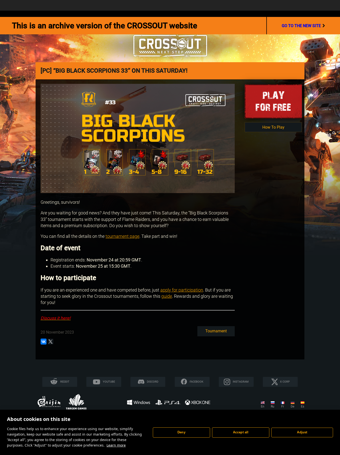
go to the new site (301, 25)
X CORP (285, 381)
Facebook (196, 381)
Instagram (241, 381)
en (262, 406)
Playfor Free (273, 101)
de (292, 406)
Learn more (116, 445)
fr (282, 406)
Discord (152, 381)
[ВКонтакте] (44, 342)
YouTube (109, 381)
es (302, 406)
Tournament (216, 331)
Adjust (302, 432)
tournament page (122, 236)
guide (166, 296)
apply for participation (181, 290)
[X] (51, 342)
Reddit (64, 381)
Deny (181, 432)
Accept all (241, 432)
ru (272, 406)
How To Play (273, 127)
